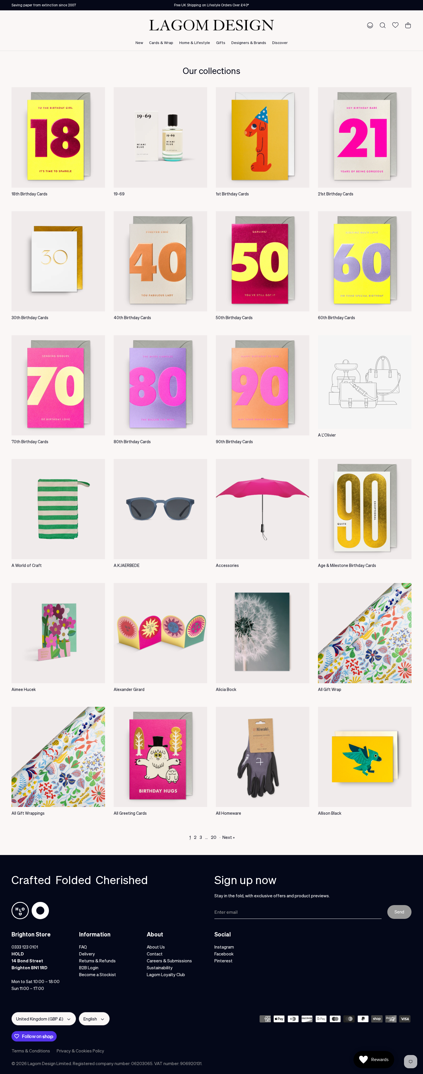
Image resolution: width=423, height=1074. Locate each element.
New (139, 42)
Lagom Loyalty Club (166, 974)
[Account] (369, 25)
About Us (156, 947)
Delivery (87, 954)
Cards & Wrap (161, 42)
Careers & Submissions (169, 960)
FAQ (83, 947)
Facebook (224, 954)
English (90, 1019)
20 (213, 837)
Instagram (224, 947)
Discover (280, 42)
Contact (155, 954)
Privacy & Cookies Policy (80, 1051)
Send (399, 912)
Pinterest (223, 960)
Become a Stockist (97, 974)
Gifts (220, 42)
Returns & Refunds (97, 960)
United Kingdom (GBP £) (39, 1019)
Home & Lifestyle (194, 42)
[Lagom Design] (211, 25)
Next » (228, 837)
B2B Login (88, 967)
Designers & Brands (248, 42)
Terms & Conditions (31, 1051)
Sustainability (160, 967)
